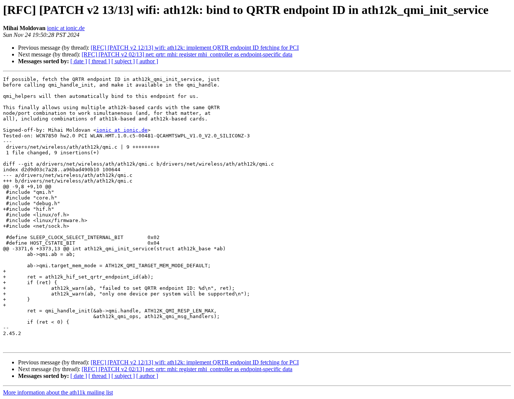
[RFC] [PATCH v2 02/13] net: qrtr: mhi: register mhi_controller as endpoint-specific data (187, 54)
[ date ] (78, 61)
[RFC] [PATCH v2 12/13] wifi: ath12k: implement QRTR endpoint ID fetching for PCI (195, 47)
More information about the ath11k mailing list (58, 392)
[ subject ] (123, 61)
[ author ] (147, 61)
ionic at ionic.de (66, 28)
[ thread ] (99, 61)
